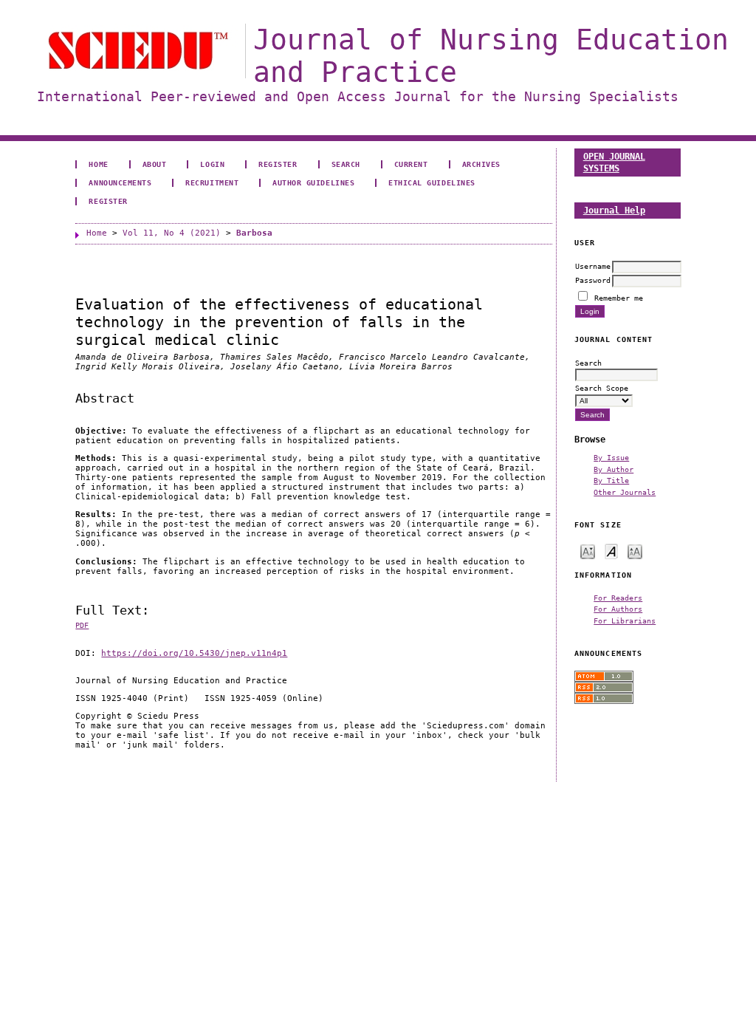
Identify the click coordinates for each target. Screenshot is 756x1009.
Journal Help (614, 210)
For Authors (618, 608)
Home (98, 164)
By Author (613, 469)
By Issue (611, 457)
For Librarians (625, 620)
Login (212, 164)
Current (411, 164)
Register (277, 164)
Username (593, 265)
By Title (611, 480)
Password (593, 280)
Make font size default (611, 550)
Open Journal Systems (614, 162)
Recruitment (211, 182)
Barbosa (254, 233)
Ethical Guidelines (431, 182)
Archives (481, 164)
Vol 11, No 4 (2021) (172, 233)
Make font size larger (635, 550)
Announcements (120, 182)
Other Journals (625, 492)
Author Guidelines (313, 182)
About (154, 164)
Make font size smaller (587, 550)
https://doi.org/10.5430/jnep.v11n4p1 (194, 653)
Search (345, 164)
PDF (82, 625)
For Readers (618, 597)
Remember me (618, 297)
